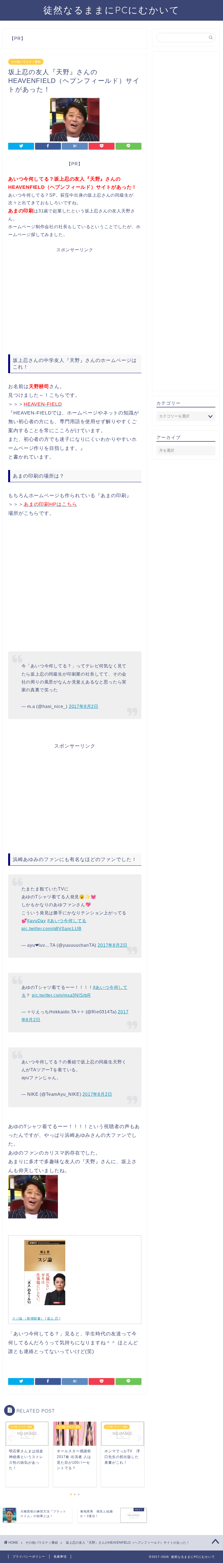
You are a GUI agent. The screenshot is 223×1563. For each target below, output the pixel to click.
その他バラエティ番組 (26, 61)
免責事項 (60, 1556)
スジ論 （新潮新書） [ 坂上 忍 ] (36, 1318)
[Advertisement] (74, 301)
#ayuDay (36, 920)
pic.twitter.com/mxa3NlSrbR (61, 995)
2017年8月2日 (83, 706)
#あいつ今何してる (66, 920)
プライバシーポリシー (29, 1556)
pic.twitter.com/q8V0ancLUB (51, 928)
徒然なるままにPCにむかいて (111, 10)
